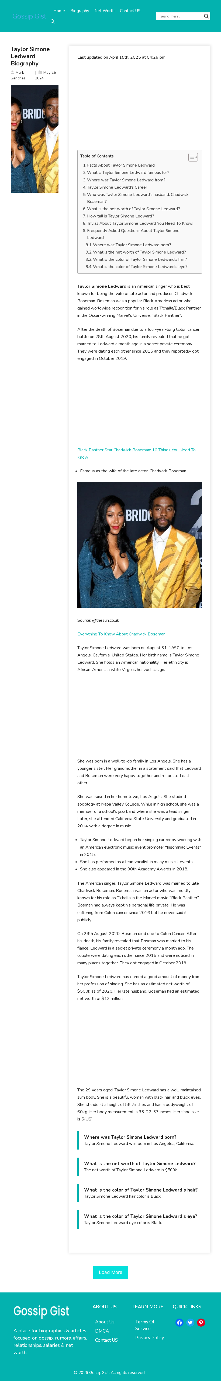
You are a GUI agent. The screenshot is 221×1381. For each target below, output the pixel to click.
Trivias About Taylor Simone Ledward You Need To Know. (140, 223)
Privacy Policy (149, 1338)
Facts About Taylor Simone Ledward (121, 165)
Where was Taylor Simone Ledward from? (126, 180)
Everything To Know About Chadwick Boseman (121, 634)
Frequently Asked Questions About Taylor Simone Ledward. (133, 234)
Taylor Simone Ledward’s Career (117, 187)
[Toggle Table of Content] (190, 157)
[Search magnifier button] (206, 16)
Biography (79, 10)
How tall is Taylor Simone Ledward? (120, 216)
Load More (110, 1272)
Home (59, 10)
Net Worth (105, 10)
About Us (105, 1322)
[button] (52, 21)
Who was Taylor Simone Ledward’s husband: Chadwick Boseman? (137, 198)
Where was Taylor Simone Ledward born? (132, 245)
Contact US (130, 10)
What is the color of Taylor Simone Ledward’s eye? (140, 266)
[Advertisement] (139, 105)
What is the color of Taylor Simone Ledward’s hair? (140, 259)
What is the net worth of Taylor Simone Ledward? (133, 209)
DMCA (102, 1331)
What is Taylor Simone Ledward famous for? (128, 172)
